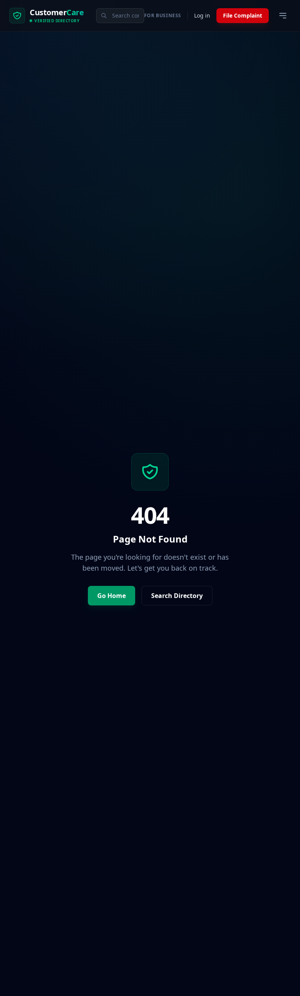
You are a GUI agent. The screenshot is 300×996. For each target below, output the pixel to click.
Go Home (111, 595)
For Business (162, 15)
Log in (202, 15)
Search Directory (177, 595)
